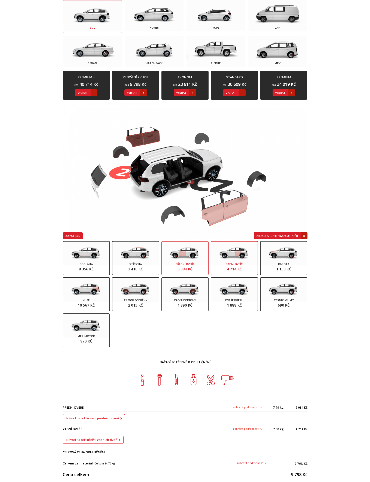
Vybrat (83, 93)
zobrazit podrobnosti (246, 407)
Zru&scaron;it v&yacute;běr (277, 236)
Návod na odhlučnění (92, 418)
